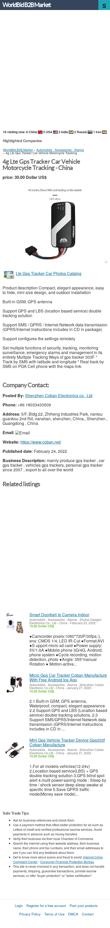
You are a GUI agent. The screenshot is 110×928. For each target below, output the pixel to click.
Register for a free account (46, 905)
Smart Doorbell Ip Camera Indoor (59, 615)
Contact (88, 914)
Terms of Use (54, 914)
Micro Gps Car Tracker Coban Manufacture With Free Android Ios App (68, 677)
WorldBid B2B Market (27, 5)
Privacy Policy (30, 914)
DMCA (73, 914)
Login (19, 905)
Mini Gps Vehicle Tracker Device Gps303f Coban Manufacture (67, 742)
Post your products (84, 905)
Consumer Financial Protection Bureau (67, 861)
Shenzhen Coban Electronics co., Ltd (58, 395)
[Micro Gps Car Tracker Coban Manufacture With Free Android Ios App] (15, 684)
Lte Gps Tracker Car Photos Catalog (48, 273)
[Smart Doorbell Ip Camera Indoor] (15, 623)
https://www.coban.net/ (40, 442)
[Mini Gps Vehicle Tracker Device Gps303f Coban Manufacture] (15, 749)
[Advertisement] (55, 70)
